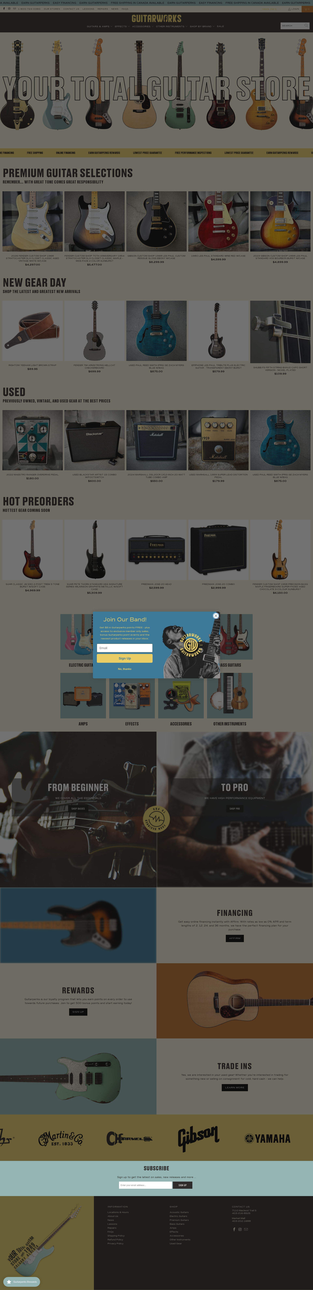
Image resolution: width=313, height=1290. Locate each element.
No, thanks (124, 669)
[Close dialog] (216, 616)
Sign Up (125, 658)
